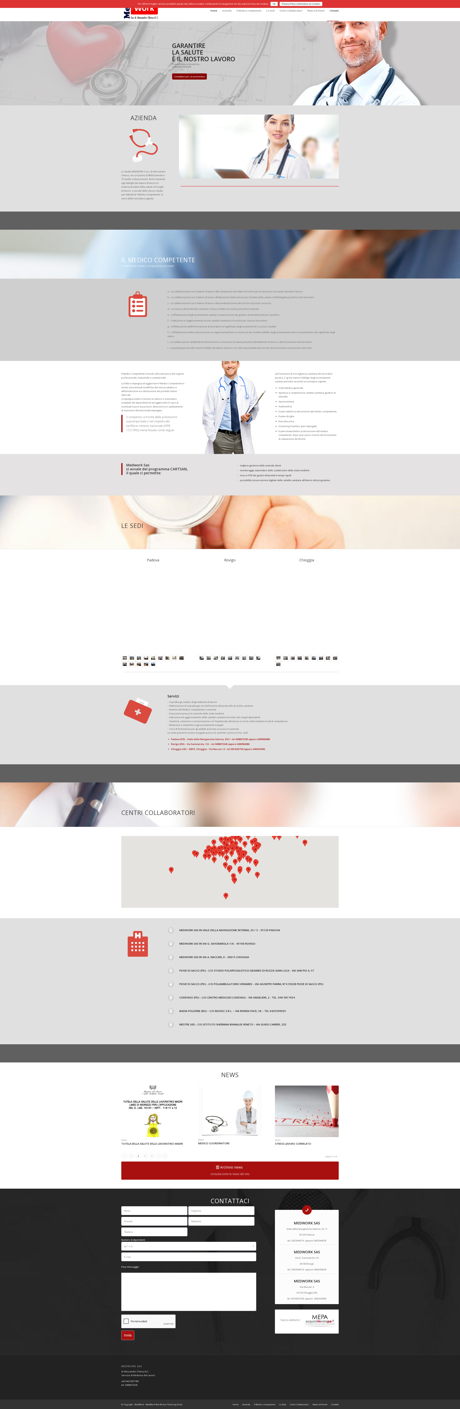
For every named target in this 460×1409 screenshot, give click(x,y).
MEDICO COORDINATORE (214, 1143)
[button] (240, 871)
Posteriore (330, 146)
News (124, 1140)
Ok (274, 4)
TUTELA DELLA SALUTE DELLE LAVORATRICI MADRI (152, 1143)
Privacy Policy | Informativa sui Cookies (301, 4)
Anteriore (187, 146)
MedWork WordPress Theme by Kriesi (164, 1404)
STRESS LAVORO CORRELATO (293, 1143)
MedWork (139, 1404)
